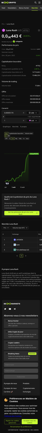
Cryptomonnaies (29, 388)
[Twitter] (5, 309)
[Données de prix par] (18, 42)
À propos (23, 127)
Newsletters (12, 8)
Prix (3, 24)
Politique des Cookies (12, 416)
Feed (3, 8)
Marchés (35, 8)
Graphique (7, 127)
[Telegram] (14, 309)
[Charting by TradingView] (7, 184)
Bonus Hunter (24, 8)
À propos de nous (10, 388)
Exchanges (27, 392)
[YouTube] (10, 309)
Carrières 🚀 (8, 392)
